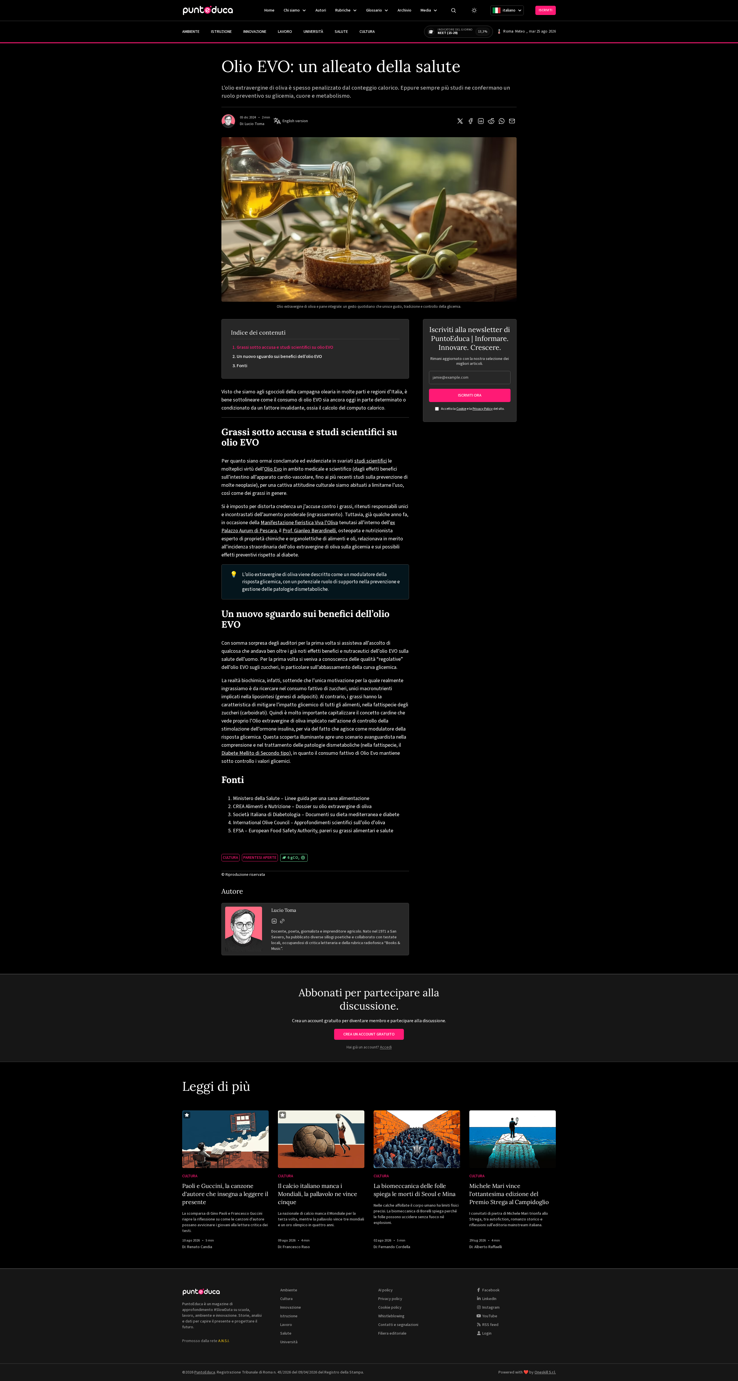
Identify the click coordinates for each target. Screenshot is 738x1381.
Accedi (386, 1047)
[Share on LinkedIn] (480, 121)
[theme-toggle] (474, 10)
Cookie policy (390, 1307)
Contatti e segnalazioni (398, 1325)
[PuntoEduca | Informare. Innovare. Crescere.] (208, 10)
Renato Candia (199, 1247)
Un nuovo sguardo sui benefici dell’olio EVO (279, 356)
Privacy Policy (482, 408)
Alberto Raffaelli (488, 1247)
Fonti (242, 366)
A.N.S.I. (223, 1341)
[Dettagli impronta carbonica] (303, 858)
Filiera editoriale (392, 1333)
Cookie (461, 408)
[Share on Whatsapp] (501, 121)
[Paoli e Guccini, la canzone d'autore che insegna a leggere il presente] (225, 1139)
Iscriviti (545, 10)
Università (313, 32)
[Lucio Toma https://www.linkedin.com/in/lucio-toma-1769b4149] (274, 921)
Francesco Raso (296, 1247)
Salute (341, 32)
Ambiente (190, 32)
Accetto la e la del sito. (472, 409)
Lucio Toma (254, 124)
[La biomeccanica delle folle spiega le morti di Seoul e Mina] (417, 1139)
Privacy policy (390, 1299)
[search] (453, 10)
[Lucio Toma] (228, 121)
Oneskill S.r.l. (545, 1372)
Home (269, 10)
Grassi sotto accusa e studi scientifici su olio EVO (285, 347)
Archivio (404, 10)
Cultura (367, 32)
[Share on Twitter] (460, 121)
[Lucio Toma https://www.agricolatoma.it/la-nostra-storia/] (282, 921)
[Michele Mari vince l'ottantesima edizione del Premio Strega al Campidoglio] (512, 1139)
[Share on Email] (512, 121)
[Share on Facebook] (470, 121)
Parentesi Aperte (259, 858)
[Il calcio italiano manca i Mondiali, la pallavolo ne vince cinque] (321, 1139)
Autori (320, 10)
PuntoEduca (204, 1372)
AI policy (385, 1290)
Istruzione (221, 32)
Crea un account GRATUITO (369, 1034)
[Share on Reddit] (491, 121)
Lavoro (285, 32)
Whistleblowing (391, 1316)
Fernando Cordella (394, 1247)
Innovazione (254, 32)
